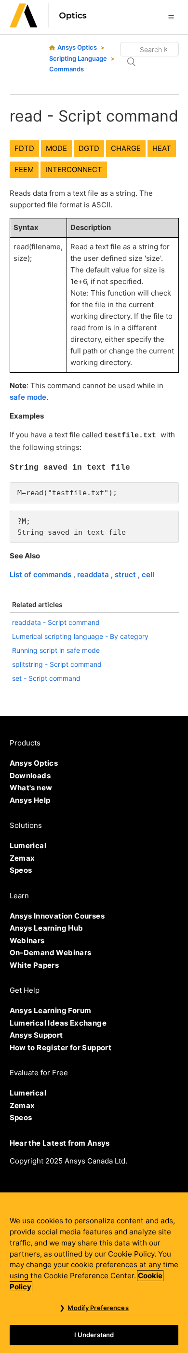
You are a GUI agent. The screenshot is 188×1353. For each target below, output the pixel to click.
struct (126, 574)
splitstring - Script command (57, 664)
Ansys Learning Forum (51, 1010)
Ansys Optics (77, 47)
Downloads (30, 775)
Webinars (27, 940)
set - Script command (46, 678)
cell (148, 574)
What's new (31, 787)
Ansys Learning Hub (46, 928)
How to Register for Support (61, 1047)
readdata (94, 574)
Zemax (22, 858)
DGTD (89, 148)
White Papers (34, 965)
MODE (56, 148)
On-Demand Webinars (51, 952)
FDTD (24, 148)
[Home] (48, 24)
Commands (66, 69)
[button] (171, 17)
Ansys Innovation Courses (57, 915)
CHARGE (126, 148)
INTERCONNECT (73, 169)
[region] (94, 1272)
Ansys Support (36, 1035)
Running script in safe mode (56, 650)
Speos (21, 870)
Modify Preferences (97, 1308)
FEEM (24, 169)
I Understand (94, 1335)
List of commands (41, 574)
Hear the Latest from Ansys (60, 1143)
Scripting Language (78, 58)
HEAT (161, 148)
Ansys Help (30, 800)
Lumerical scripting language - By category (80, 636)
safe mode (28, 397)
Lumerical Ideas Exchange (58, 1023)
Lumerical (28, 845)
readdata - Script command (56, 622)
